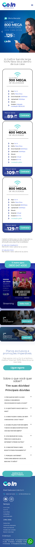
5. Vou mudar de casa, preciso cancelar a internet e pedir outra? (14, 439)
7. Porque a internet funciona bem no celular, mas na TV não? (15, 459)
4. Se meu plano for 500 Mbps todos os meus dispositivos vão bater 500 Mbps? (16, 428)
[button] (32, 5)
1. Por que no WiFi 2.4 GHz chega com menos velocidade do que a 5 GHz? (15, 400)
